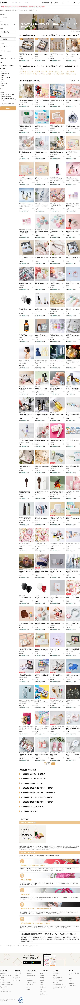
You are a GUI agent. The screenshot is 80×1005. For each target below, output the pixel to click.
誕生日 (41, 973)
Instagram (71, 983)
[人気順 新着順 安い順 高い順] (75, 80)
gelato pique (30, 980)
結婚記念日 (42, 987)
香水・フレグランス (40, 74)
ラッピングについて (58, 980)
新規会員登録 (45, 2)
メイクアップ (22, 72)
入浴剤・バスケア (69, 72)
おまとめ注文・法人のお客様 (59, 987)
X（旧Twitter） (73, 985)
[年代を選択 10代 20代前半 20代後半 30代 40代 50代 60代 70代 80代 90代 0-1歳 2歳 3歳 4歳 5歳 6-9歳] (8, 39)
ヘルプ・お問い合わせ (74, 973)
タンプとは (2, 973)
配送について (56, 982)
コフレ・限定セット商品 (58, 74)
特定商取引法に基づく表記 (6, 984)
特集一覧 (15, 975)
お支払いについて (57, 977)
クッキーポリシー (4, 987)
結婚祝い (42, 975)
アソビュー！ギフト (32, 982)
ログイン (55, 2)
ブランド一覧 (16, 977)
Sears (28, 977)
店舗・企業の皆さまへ (5, 991)
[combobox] (25, 2)
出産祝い (42, 977)
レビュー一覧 (3, 989)
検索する (8, 108)
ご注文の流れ (56, 973)
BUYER (28, 989)
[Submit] (13, 2)
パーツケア (37, 72)
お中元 (41, 982)
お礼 (41, 989)
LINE (70, 981)
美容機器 (48, 74)
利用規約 (2, 980)
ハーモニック (30, 984)
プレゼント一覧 (17, 973)
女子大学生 (24, 10)
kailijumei (29, 973)
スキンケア (30, 72)
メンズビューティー (59, 72)
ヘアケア (50, 72)
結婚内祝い (42, 991)
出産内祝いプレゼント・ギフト (14, 10)
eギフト (55, 975)
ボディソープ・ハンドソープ (26, 74)
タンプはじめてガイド (5, 975)
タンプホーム (3, 10)
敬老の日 (42, 980)
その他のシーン (44, 994)
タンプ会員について (58, 984)
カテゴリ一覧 (16, 980)
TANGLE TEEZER (31, 975)
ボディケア (44, 72)
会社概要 (2, 977)
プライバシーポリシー (5, 982)
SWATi (28, 987)
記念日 (41, 984)
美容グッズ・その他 (71, 74)
